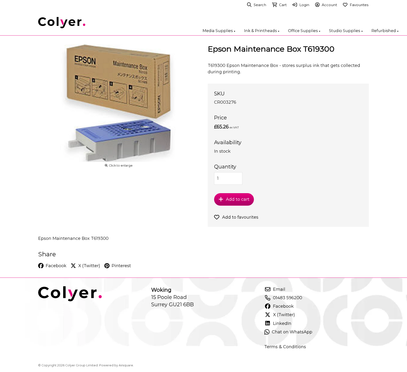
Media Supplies (219, 30)
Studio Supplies (346, 30)
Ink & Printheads (262, 30)
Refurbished (385, 30)
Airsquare (126, 365)
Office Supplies (304, 30)
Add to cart (237, 199)
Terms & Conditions (285, 346)
